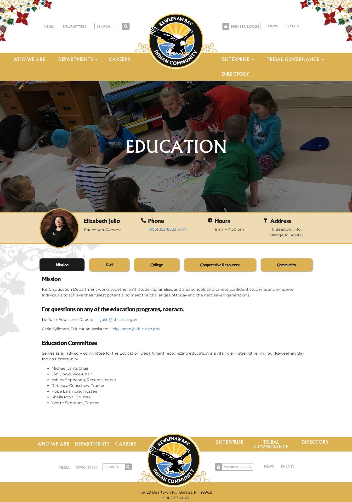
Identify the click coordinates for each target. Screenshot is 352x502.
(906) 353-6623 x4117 (167, 229)
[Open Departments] (96, 59)
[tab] (62, 264)
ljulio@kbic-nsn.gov (118, 319)
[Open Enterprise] (252, 59)
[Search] (125, 26)
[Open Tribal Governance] (322, 59)
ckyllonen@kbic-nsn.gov (136, 329)
